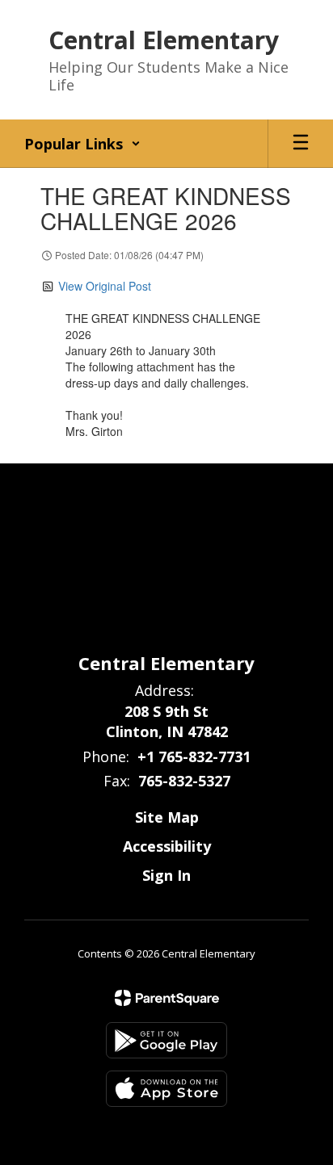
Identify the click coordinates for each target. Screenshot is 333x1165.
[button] (82, 143)
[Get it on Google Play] (166, 1040)
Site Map (167, 817)
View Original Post (104, 286)
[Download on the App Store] (166, 1089)
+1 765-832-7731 (194, 756)
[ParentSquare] (167, 998)
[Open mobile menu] (300, 143)
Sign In (166, 875)
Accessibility (167, 846)
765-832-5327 (184, 780)
